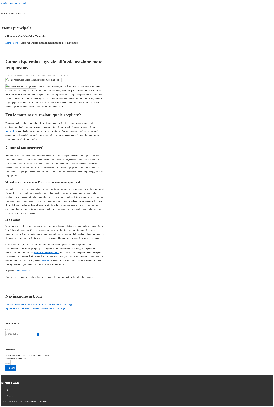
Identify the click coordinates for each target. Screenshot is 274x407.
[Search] (38, 334)
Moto (26, 36)
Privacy (10, 393)
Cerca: (7, 329)
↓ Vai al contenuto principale (14, 3)
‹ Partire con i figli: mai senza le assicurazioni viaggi (39, 304)
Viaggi (38, 36)
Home (10, 36)
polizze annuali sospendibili (46, 252)
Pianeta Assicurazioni (13, 13)
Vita (44, 36)
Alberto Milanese (22, 270)
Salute (32, 36)
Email (7, 363)
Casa (20, 36)
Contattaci (11, 396)
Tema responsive (43, 401)
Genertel (45, 260)
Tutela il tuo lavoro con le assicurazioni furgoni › (36, 308)
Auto (15, 36)
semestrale (10, 131)
